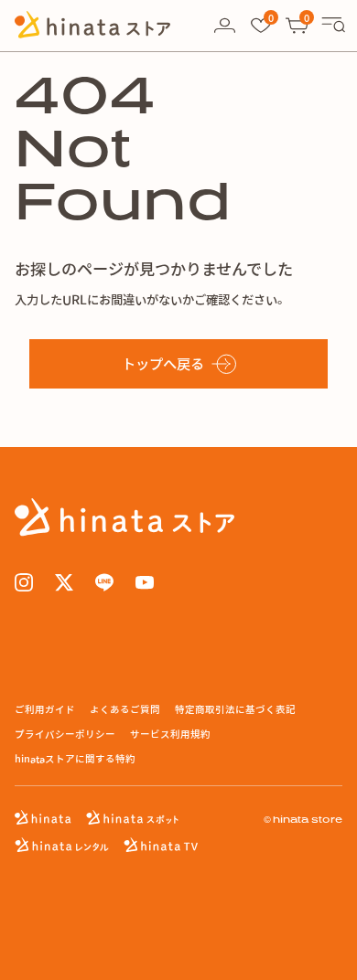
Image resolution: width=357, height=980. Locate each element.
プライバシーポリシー (65, 734)
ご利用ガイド (45, 709)
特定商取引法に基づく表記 (235, 709)
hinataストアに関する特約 (75, 758)
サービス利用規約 (170, 734)
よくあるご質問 (125, 709)
